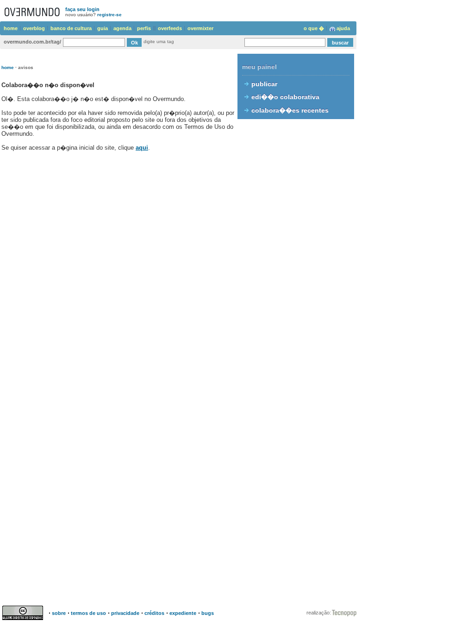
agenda (122, 28)
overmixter (200, 28)
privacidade (125, 613)
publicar (264, 84)
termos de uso (88, 613)
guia (102, 28)
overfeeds (170, 28)
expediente (182, 613)
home (11, 28)
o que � (314, 28)
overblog (34, 28)
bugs (207, 613)
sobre (59, 613)
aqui (142, 147)
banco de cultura (71, 28)
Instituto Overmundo (344, 613)
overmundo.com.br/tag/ (32, 41)
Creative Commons (24, 613)
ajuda (343, 28)
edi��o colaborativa (285, 97)
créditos (154, 613)
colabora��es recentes (290, 110)
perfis (144, 28)
